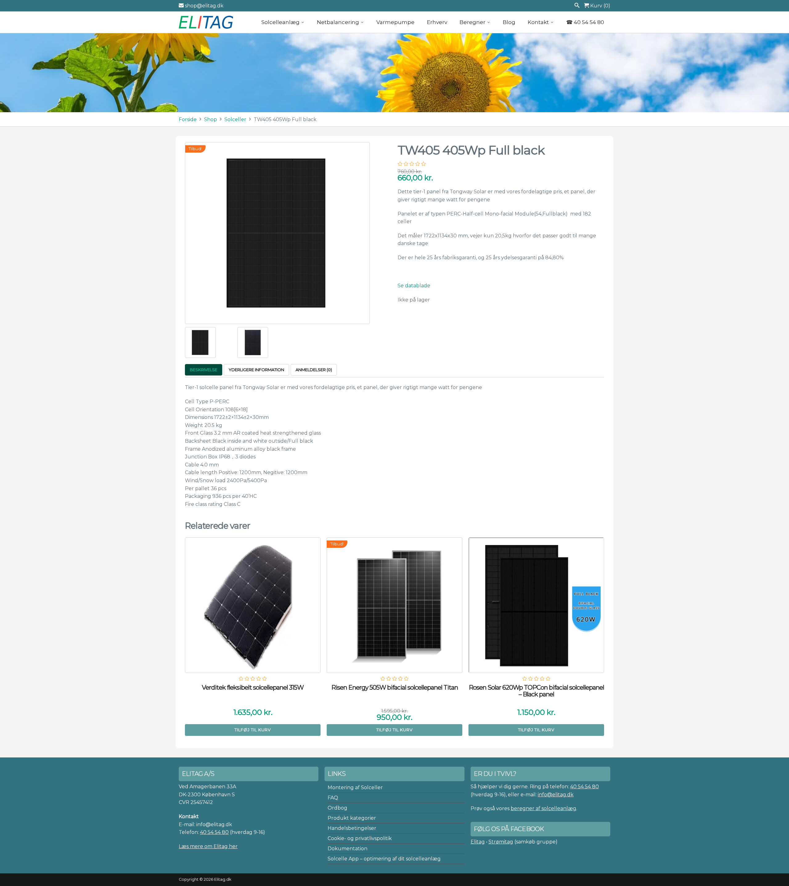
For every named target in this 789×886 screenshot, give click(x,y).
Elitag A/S (206, 22)
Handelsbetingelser (352, 828)
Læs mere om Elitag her (208, 846)
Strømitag (501, 842)
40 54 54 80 (214, 832)
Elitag (478, 842)
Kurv (599, 6)
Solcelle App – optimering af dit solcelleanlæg (384, 859)
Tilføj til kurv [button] (253, 729)
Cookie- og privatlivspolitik (360, 838)
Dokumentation (347, 848)
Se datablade (414, 286)
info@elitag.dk (556, 795)
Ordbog (337, 808)
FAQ (333, 798)
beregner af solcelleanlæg (543, 808)
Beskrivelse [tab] (203, 369)
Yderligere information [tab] (256, 369)
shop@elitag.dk (203, 6)
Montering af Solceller (355, 787)
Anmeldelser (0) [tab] (314, 369)
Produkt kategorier (352, 818)
